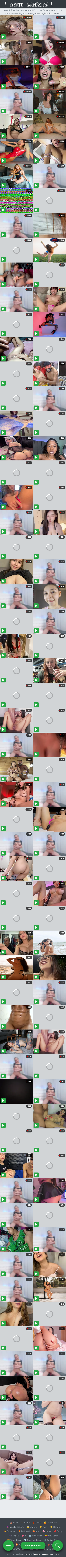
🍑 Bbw (36, 1531)
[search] (57, 1545)
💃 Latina (36, 1522)
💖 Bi (23, 1535)
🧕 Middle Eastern (15, 1527)
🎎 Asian (14, 1522)
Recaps (37, 1554)
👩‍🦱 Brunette (9, 1531)
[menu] (8, 1545)
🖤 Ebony (25, 1522)
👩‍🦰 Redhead (24, 1531)
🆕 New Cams (35, 1535)
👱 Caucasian (50, 1522)
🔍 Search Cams (49, 1549)
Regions (23, 1554)
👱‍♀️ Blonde (55, 1527)
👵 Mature (32, 1527)
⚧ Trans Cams (14, 1540)
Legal (57, 1554)
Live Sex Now (33, 1545)
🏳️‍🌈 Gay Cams (51, 1535)
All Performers (47, 1554)
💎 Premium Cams (32, 1540)
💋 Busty (58, 1531)
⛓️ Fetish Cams (51, 1540)
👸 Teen (43, 1527)
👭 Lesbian (13, 1535)
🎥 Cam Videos (17, 1549)
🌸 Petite (46, 1531)
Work (31, 1554)
